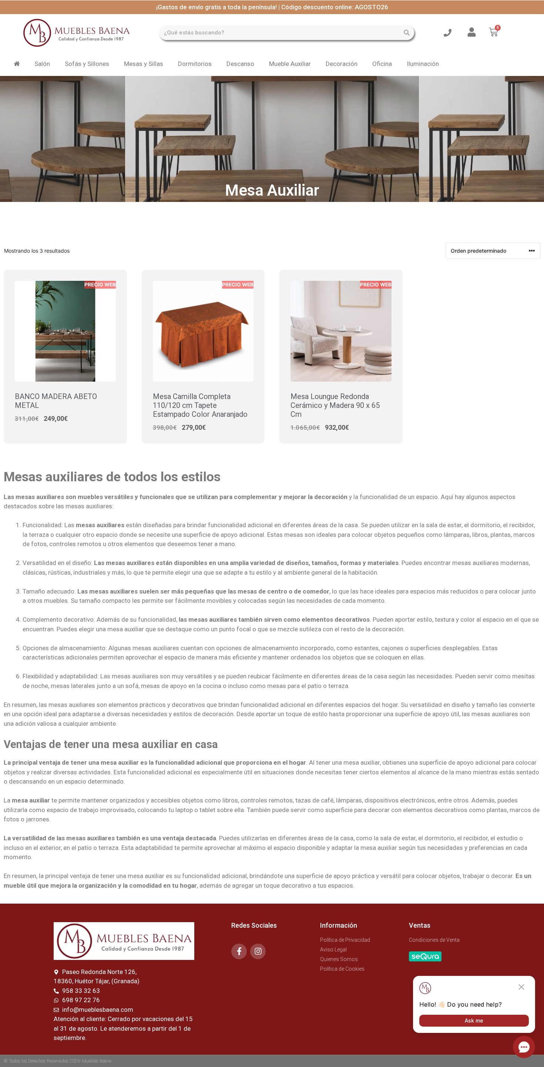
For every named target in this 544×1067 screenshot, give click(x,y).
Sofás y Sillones (87, 63)
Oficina (382, 63)
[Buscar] (406, 32)
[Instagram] (258, 951)
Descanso (240, 63)
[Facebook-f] (239, 951)
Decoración (341, 63)
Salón (42, 63)
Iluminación (423, 63)
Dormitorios (195, 63)
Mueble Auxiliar (290, 63)
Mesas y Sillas (143, 63)
